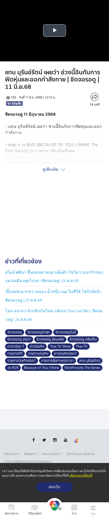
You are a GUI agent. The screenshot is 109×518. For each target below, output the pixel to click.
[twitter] (44, 440)
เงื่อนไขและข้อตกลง (80, 454)
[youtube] (65, 440)
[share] (94, 97)
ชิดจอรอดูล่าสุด (38, 332)
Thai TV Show (60, 346)
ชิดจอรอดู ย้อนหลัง (50, 339)
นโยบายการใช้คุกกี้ (80, 475)
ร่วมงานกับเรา (52, 454)
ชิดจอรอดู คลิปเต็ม (83, 339)
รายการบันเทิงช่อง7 (21, 360)
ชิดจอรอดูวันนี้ (66, 332)
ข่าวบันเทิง (14, 103)
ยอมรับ (54, 487)
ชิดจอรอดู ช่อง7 (19, 339)
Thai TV (81, 346)
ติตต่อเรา (30, 454)
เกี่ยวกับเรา (12, 454)
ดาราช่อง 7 (15, 346)
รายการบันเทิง (38, 353)
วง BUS (13, 367)
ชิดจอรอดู (14, 332)
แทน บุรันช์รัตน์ (89, 360)
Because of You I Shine (41, 367)
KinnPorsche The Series (82, 367)
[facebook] (33, 440)
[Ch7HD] (54, 510)
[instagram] (54, 440)
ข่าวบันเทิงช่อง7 (65, 353)
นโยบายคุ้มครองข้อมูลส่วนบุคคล (27, 461)
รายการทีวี (15, 353)
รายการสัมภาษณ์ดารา (57, 360)
